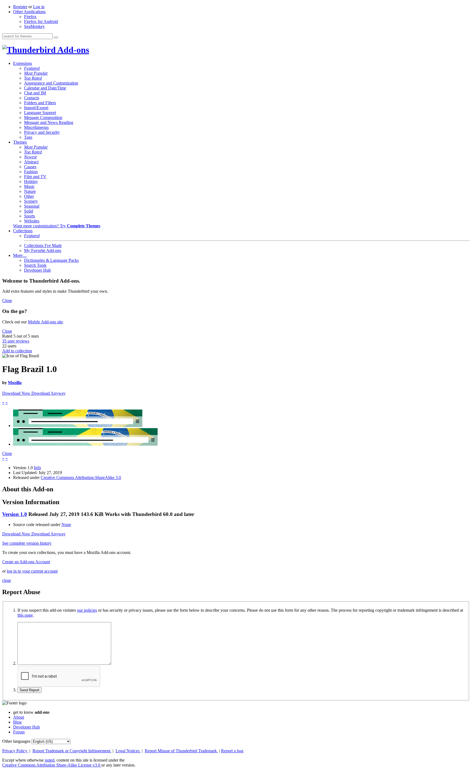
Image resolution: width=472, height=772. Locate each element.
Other (29, 196)
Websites (31, 221)
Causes (30, 166)
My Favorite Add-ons (42, 250)
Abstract (31, 161)
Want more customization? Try (56, 226)
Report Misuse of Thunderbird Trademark (181, 750)
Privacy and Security (42, 132)
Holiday (31, 181)
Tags (28, 137)
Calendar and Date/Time (45, 88)
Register (20, 6)
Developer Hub (37, 270)
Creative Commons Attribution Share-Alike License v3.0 (51, 765)
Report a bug (232, 750)
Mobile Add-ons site (45, 322)
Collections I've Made (43, 245)
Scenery (31, 201)
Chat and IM (35, 93)
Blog (17, 722)
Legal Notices (128, 750)
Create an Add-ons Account (26, 561)
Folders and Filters (40, 102)
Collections (23, 230)
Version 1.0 (14, 514)
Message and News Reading (48, 122)
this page (25, 615)
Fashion (31, 171)
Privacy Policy (15, 750)
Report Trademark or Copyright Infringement (72, 750)
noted (49, 760)
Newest (30, 157)
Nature (30, 191)
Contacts (31, 97)
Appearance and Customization (51, 83)
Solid (28, 211)
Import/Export (36, 107)
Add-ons (72, 50)
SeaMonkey (34, 26)
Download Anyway (48, 393)
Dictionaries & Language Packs (51, 260)
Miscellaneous (36, 127)
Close (7, 300)
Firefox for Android (41, 21)
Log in (39, 6)
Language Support (40, 112)
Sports (29, 216)
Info (37, 467)
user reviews (15, 341)
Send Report (29, 690)
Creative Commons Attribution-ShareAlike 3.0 (81, 477)
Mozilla (15, 382)
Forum (19, 732)
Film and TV (35, 176)
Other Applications (29, 11)
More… (20, 255)
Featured (32, 68)
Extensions (22, 63)
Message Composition (43, 117)
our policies (87, 610)
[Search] (56, 37)
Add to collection (17, 351)
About (18, 717)
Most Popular (36, 73)
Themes (20, 142)
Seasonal (31, 206)
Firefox (30, 16)
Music (29, 186)
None (66, 524)
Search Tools (35, 265)
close (6, 580)
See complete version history (27, 543)
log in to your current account (32, 571)
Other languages (16, 741)
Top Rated (33, 78)
